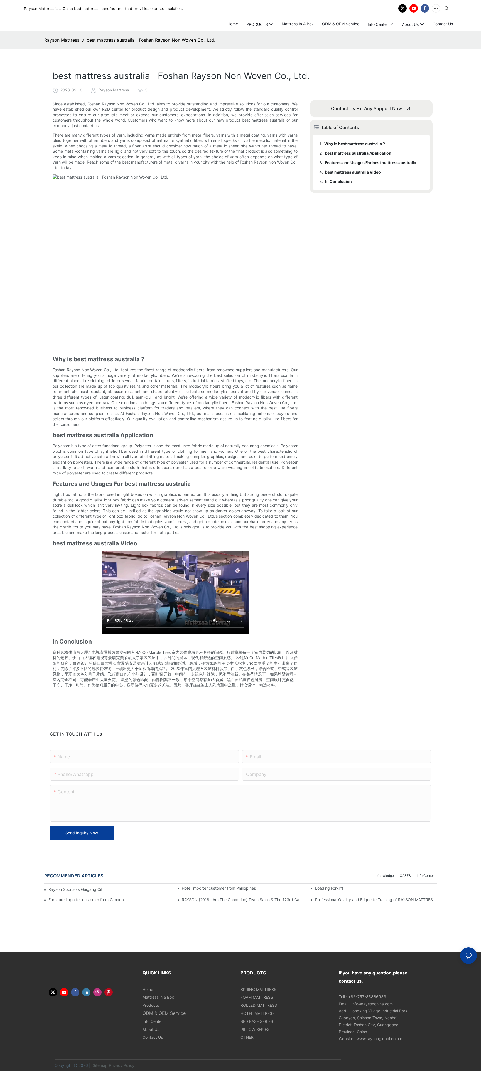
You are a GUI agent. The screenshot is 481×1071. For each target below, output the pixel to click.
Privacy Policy (121, 1065)
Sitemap (100, 1065)
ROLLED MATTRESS (258, 1005)
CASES (405, 876)
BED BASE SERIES (256, 1021)
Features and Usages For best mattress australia (370, 162)
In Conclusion (338, 181)
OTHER (247, 1037)
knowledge (385, 876)
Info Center (425, 876)
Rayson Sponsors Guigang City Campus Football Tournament (77, 889)
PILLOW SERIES (254, 1029)
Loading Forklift (329, 888)
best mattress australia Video (353, 172)
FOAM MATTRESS (256, 997)
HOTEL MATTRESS (257, 1013)
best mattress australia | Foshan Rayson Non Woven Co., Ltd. (151, 40)
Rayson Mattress (61, 40)
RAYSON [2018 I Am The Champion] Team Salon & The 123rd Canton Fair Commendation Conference (242, 899)
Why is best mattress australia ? (354, 143)
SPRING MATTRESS (258, 989)
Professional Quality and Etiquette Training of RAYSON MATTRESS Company (376, 899)
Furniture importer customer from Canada (86, 899)
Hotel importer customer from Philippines (219, 888)
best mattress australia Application (358, 153)
